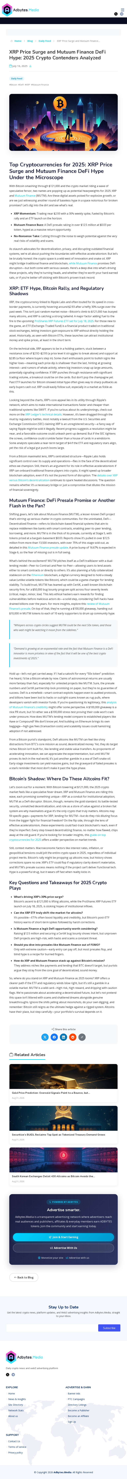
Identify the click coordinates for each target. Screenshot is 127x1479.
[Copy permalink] (82, 1037)
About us (13, 1416)
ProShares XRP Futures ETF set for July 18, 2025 (64, 321)
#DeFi (21, 84)
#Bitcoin (13, 84)
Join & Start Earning (65, 1237)
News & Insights (17, 1399)
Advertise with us (79, 1257)
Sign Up (72, 1422)
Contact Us (14, 1441)
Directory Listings (77, 1405)
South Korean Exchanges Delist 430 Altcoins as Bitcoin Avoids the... (53, 1176)
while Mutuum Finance (83, 263)
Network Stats (16, 1410)
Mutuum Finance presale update (48, 547)
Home (17, 40)
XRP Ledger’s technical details (43, 414)
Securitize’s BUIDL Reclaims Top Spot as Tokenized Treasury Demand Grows (58, 1134)
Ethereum (37, 575)
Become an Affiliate (78, 1416)
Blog (30, 40)
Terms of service (17, 1447)
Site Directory (15, 1405)
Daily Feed (45, 40)
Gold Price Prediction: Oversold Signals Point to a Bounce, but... (51, 1093)
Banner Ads (74, 1393)
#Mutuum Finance (40, 84)
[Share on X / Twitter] (45, 1037)
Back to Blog (25, 1277)
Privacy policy (15, 1452)
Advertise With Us (65, 1248)
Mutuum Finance (25, 195)
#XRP (27, 84)
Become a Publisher (78, 1410)
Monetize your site (52, 1257)
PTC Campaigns (76, 1399)
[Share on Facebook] (54, 1037)
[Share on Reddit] (72, 1037)
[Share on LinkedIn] (63, 1037)
